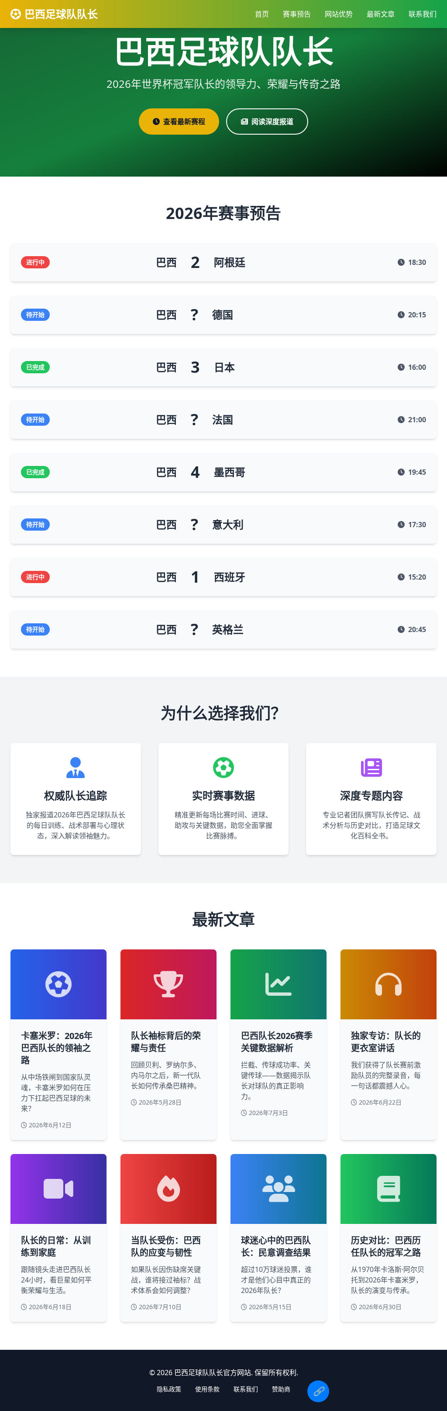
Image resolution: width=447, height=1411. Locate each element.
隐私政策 (169, 1389)
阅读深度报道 (272, 121)
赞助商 (281, 1389)
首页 (262, 14)
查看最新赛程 (184, 121)
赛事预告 (297, 14)
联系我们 (423, 14)
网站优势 (339, 14)
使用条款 (207, 1389)
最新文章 (381, 14)
